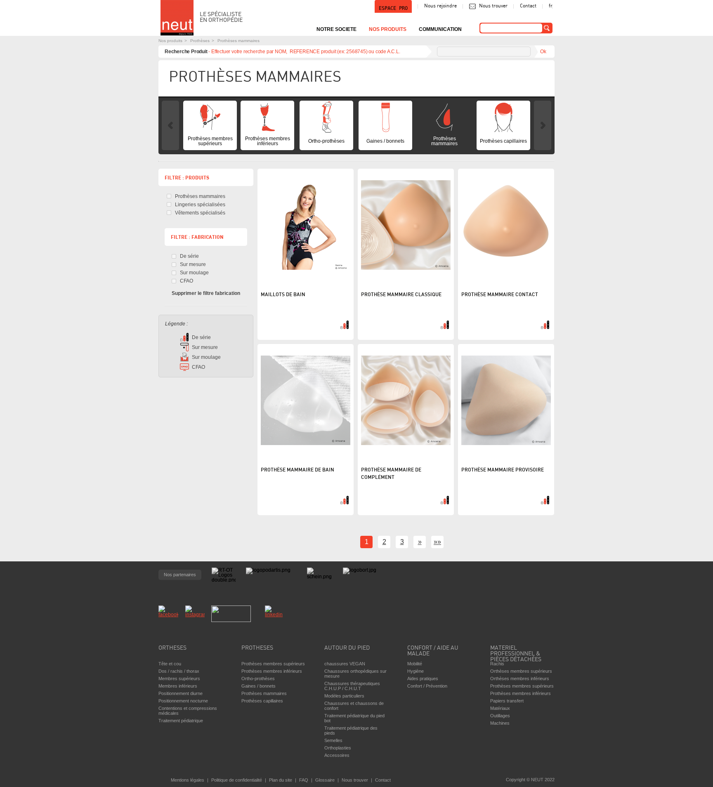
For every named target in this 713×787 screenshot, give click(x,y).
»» (437, 541)
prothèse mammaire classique (401, 294)
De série (189, 256)
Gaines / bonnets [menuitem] (385, 141)
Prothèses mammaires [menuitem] (444, 141)
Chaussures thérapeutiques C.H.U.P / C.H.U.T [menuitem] (352, 686)
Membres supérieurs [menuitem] (179, 678)
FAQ (303, 780)
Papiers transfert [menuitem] (507, 700)
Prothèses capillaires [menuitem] (503, 141)
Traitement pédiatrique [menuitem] (180, 720)
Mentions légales (187, 780)
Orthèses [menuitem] (172, 648)
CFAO (186, 281)
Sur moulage (194, 273)
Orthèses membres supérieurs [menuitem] (521, 671)
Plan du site (280, 780)
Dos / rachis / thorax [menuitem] (178, 671)
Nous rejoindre (440, 6)
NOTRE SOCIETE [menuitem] (336, 29)
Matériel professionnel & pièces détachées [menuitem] (515, 652)
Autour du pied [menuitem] (347, 648)
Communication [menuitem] (440, 29)
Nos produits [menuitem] (387, 29)
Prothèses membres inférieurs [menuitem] (267, 141)
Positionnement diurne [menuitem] (180, 693)
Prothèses (200, 40)
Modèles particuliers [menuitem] (344, 695)
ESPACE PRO (393, 8)
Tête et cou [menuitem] (169, 663)
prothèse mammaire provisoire (502, 470)
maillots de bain (283, 294)
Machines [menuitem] (500, 723)
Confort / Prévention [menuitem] (427, 685)
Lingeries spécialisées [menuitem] (200, 204)
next (542, 125)
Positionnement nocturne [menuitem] (183, 700)
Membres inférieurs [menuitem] (177, 685)
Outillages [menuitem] (500, 715)
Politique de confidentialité (236, 780)
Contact (528, 6)
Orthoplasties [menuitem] (337, 747)
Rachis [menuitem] (497, 663)
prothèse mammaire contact (499, 294)
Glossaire (325, 780)
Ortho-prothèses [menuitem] (326, 141)
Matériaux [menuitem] (500, 708)
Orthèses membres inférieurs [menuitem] (519, 678)
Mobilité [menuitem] (414, 663)
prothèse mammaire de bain (297, 470)
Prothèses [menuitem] (257, 648)
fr (550, 6)
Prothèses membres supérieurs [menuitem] (210, 141)
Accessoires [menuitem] (336, 755)
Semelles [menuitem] (333, 740)
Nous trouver (493, 6)
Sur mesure (193, 264)
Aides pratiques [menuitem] (422, 678)
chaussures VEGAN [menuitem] (344, 663)
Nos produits (170, 40)
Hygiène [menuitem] (415, 671)
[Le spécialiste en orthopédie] (177, 17)
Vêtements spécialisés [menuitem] (200, 213)
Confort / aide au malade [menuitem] (432, 651)
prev (170, 125)
